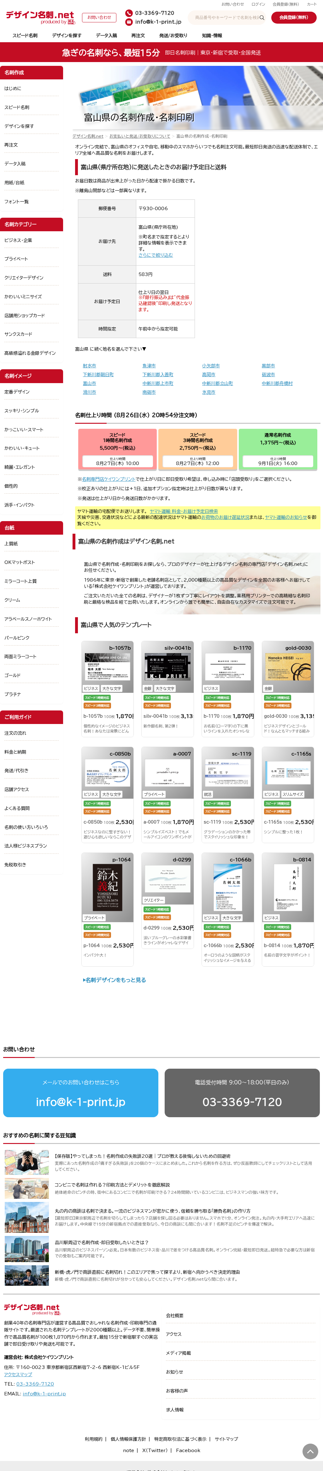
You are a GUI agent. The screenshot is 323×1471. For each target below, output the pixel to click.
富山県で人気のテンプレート (116, 625)
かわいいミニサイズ (23, 297)
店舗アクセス (16, 789)
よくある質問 (17, 808)
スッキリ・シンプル (21, 411)
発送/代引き (16, 770)
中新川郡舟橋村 (277, 383)
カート (312, 4)
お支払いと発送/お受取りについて (139, 136)
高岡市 (208, 374)
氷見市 (208, 392)
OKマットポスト (19, 562)
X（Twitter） (155, 1450)
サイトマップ (226, 1439)
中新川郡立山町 (217, 383)
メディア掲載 (178, 1353)
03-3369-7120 (242, 1102)
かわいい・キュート (22, 448)
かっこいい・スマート (24, 430)
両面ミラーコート (20, 656)
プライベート (16, 259)
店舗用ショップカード (24, 315)
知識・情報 (212, 35)
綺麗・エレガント (19, 467)
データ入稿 (106, 35)
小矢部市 (211, 366)
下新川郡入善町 (158, 374)
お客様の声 (177, 1391)
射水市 (89, 366)
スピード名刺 (25, 35)
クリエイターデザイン (24, 278)
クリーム (12, 600)
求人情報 (175, 1410)
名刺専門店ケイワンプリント (109, 479)
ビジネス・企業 (18, 240)
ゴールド (12, 675)
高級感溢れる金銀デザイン (30, 353)
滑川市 (89, 392)
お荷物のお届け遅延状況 (225, 517)
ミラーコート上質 (20, 581)
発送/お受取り (173, 35)
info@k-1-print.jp (81, 1102)
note (128, 1450)
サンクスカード (18, 334)
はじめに (13, 88)
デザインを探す (66, 35)
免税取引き (15, 865)
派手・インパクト (19, 505)
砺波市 (268, 374)
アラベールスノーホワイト (28, 619)
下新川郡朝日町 (98, 374)
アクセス (174, 1334)
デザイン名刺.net (88, 136)
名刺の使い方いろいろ (26, 827)
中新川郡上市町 (158, 383)
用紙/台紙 (14, 183)
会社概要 (175, 1315)
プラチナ (12, 694)
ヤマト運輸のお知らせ (286, 517)
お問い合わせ (232, 4)
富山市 (89, 383)
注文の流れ (15, 733)
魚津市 (149, 366)
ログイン (258, 4)
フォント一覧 (16, 201)
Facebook (188, 1450)
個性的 (11, 486)
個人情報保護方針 (128, 1439)
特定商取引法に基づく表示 (180, 1439)
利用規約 (94, 1439)
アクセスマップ (18, 1374)
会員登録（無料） (286, 4)
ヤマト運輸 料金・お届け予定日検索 (184, 511)
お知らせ (174, 1372)
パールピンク (16, 638)
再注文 (138, 35)
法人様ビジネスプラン (25, 846)
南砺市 (149, 392)
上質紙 (11, 544)
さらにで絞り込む (155, 255)
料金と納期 (15, 752)
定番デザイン (17, 392)
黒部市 (268, 366)
